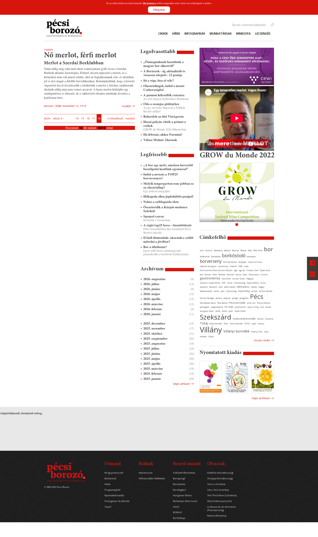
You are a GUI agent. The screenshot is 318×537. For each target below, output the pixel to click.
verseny (261, 323)
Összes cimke (262, 340)
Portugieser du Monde (117, 501)
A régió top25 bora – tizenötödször (167, 225)
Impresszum (146, 472)
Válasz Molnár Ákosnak (160, 140)
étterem (207, 274)
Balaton (227, 250)
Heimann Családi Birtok (210, 283)
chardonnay (223, 266)
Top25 (108, 506)
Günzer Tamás (238, 278)
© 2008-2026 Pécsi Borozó (56, 487)
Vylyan (211, 336)
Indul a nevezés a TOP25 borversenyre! (160, 176)
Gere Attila (226, 278)
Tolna (226, 323)
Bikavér (243, 250)
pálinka (218, 298)
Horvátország (239, 283)
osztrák (254, 291)
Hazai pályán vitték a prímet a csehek (164, 124)
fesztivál (230, 274)
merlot (216, 291)
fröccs (245, 274)
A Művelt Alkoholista (184, 472)
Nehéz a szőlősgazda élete (161, 202)
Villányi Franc (257, 331)
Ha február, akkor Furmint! (162, 134)
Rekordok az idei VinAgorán (163, 116)
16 (87, 118)
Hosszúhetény (253, 283)
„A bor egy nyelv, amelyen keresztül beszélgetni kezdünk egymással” (168, 167)
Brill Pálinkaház (230, 262)
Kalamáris (213, 287)
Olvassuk (216, 464)
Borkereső (110, 478)
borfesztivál (205, 256)
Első (46, 118)
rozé (262, 307)
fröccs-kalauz (254, 274)
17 (93, 118)
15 (82, 118)
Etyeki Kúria (265, 270)
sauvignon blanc (207, 311)
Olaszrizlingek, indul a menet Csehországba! (163, 88)
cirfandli (233, 266)
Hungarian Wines (182, 495)
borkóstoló (233, 255)
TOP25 (247, 323)
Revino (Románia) (216, 515)
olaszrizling (244, 291)
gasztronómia (210, 278)
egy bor (242, 270)
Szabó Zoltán (240, 311)
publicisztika (240, 307)
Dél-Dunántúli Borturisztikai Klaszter (216, 270)
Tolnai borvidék (236, 323)
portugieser (204, 307)
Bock (250, 250)
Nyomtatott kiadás (114, 495)
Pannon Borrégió (207, 298)
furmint (264, 274)
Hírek (176, 33)
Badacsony (218, 250)
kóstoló (254, 287)
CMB (240, 266)
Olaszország (231, 291)
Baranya (235, 250)
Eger (236, 270)
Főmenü (113, 464)
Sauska (268, 307)
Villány (211, 330)
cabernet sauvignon (208, 266)
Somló (224, 311)
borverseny (211, 261)
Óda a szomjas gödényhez (161, 104)
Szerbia (260, 319)
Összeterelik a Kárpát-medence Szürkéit (165, 209)
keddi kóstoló (229, 287)
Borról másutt (187, 464)
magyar (261, 287)
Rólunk (146, 464)
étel (201, 274)
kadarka (204, 286)
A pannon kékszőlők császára (163, 95)
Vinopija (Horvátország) (220, 478)
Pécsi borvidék (237, 302)
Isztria (263, 283)
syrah (230, 311)
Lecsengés (263, 33)
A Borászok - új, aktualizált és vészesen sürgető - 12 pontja (164, 73)
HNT (224, 283)
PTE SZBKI (229, 307)
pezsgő (235, 298)
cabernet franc (255, 262)
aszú (202, 250)
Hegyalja (249, 278)
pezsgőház (244, 298)
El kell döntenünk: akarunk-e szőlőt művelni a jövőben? (168, 239)
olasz (222, 291)
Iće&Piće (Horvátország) (220, 472)
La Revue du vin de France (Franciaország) (221, 508)
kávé (220, 287)
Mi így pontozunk (114, 472)
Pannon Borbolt (265, 291)
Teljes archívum (261, 398)
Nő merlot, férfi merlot (80, 55)
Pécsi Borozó (222, 303)
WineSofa (243, 33)
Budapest (242, 262)
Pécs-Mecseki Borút (208, 303)
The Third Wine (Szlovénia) (221, 495)
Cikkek (163, 33)
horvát (230, 283)
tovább (126, 106)
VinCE (176, 506)
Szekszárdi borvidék (244, 318)
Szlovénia (269, 319)
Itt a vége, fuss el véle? (158, 80)
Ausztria (209, 250)
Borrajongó (179, 478)
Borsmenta (179, 484)
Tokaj (204, 323)
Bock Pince (257, 250)
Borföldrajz (179, 518)
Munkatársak (221, 33)
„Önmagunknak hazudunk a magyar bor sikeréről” (163, 64)
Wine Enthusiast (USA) (219, 501)
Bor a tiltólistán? (155, 247)
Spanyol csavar (153, 216)
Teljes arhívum (181, 384)
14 (76, 118)
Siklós (217, 311)
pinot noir (251, 303)
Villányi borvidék (236, 331)
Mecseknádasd (206, 291)
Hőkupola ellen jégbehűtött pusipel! (168, 196)
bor (268, 249)
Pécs (256, 296)
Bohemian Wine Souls (185, 501)
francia (238, 274)
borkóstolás (215, 256)
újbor (254, 323)
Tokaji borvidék (215, 323)
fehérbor (222, 274)
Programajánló (113, 489)
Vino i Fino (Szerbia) (218, 489)
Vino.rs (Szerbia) (216, 484)
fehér (215, 274)
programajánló (217, 307)
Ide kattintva (149, 3)
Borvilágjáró (179, 489)
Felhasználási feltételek (152, 478)
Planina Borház (263, 303)
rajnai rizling (253, 307)
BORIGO (177, 512)
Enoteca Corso (252, 270)
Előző (56, 118)
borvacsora (251, 256)
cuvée (246, 266)
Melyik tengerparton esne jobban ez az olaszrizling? (168, 185)
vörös (266, 331)
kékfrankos (243, 286)
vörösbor (203, 336)
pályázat (227, 298)
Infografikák (194, 33)
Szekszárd (215, 317)
